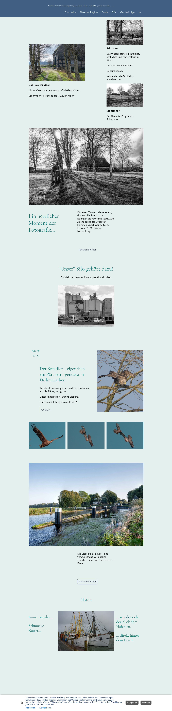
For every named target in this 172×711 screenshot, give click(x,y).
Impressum (30, 708)
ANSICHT (46, 409)
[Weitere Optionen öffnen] (139, 12)
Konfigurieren (45, 708)
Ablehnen (146, 703)
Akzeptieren (132, 703)
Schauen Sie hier (87, 249)
